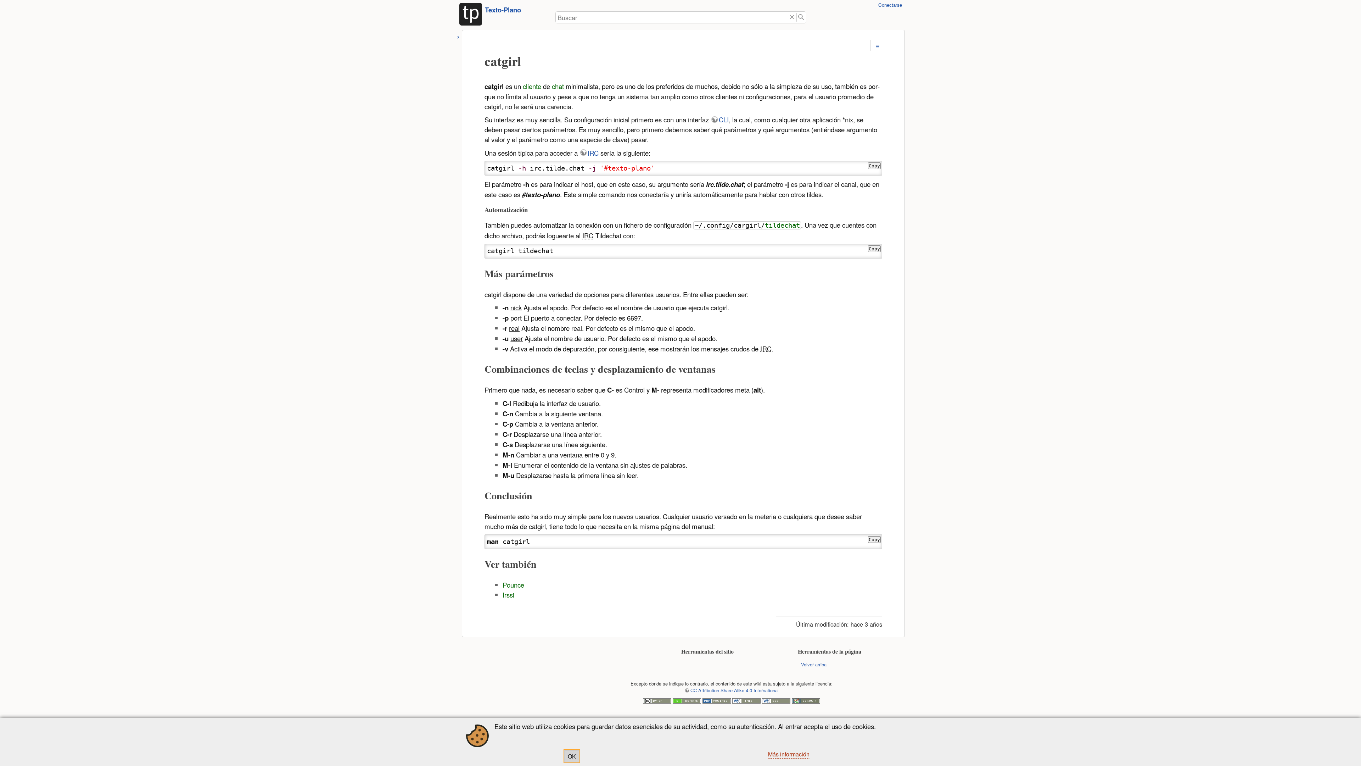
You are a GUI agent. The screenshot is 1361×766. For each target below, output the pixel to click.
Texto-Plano (503, 10)
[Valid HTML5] (746, 701)
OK (572, 756)
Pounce (513, 584)
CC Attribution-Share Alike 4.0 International (734, 690)
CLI (724, 119)
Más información (789, 754)
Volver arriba (814, 664)
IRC (593, 152)
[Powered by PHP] (716, 701)
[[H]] (470, 16)
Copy (874, 165)
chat (558, 86)
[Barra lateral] (458, 36)
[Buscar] (801, 17)
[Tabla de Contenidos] (877, 46)
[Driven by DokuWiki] (806, 701)
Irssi (508, 594)
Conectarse (890, 4)
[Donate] (687, 701)
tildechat (782, 225)
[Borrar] (792, 17)
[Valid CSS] (776, 701)
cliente (532, 86)
